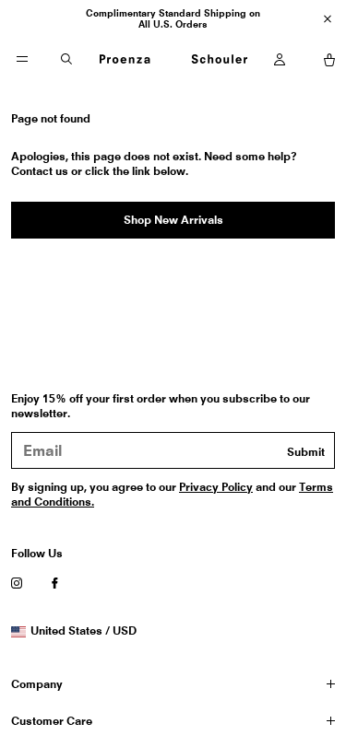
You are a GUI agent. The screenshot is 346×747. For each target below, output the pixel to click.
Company (37, 684)
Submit (306, 452)
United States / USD (83, 631)
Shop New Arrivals (173, 220)
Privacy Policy (216, 487)
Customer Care (51, 721)
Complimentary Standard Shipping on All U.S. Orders (173, 18)
